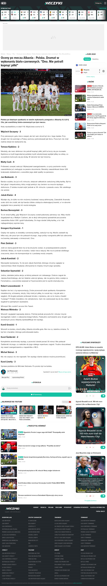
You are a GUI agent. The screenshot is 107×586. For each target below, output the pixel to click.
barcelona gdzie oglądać (62, 521)
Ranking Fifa (32, 564)
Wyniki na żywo (6, 8)
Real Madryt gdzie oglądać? (63, 564)
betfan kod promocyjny (88, 567)
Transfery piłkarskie (34, 573)
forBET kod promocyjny (62, 562)
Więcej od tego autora (57, 372)
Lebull (56, 573)
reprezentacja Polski (18, 377)
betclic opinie (85, 562)
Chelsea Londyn (33, 537)
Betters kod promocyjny (62, 576)
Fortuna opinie (59, 556)
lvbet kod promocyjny (87, 570)
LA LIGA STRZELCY (6, 567)
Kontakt (35, 507)
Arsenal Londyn (33, 535)
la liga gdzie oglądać (61, 523)
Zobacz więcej (91, 77)
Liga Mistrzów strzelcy (9, 553)
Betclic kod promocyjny (88, 559)
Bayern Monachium (33, 532)
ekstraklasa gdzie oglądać (63, 529)
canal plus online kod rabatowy (64, 535)
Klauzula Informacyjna (97, 507)
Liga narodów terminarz (88, 546)
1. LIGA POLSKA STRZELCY (8, 579)
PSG (29, 543)
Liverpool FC (32, 526)
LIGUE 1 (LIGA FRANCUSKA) (9, 543)
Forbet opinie (58, 567)
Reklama (50, 507)
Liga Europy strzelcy (8, 556)
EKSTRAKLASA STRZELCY (8, 562)
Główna (3, 54)
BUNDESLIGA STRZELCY (8, 573)
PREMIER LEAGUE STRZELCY (9, 564)
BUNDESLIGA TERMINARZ (87, 540)
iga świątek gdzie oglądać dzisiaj (64, 526)
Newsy (9, 54)
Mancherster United (34, 529)
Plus (14, 54)
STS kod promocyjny (87, 553)
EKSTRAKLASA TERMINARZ (88, 529)
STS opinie (57, 553)
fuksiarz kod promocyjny (62, 570)
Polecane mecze (33, 570)
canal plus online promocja (63, 532)
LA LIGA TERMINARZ (86, 535)
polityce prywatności (77, 583)
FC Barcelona (32, 521)
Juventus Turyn (33, 546)
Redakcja (43, 507)
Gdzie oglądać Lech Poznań (62, 546)
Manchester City (33, 540)
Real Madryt (32, 523)
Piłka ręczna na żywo (34, 556)
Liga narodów (6, 546)
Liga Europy (5, 523)
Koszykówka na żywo (34, 562)
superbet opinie (59, 559)
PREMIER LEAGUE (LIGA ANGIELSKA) (11, 532)
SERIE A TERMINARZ (86, 537)
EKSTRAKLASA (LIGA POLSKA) (9, 529)
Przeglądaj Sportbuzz (91, 500)
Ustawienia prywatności (81, 507)
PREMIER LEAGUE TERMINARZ (88, 532)
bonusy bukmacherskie (61, 579)
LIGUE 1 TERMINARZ (86, 543)
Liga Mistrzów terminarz (88, 521)
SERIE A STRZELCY (7, 570)
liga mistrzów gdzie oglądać (36, 579)
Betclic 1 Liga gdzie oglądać (63, 537)
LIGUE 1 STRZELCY (6, 576)
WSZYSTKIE (103, 8)
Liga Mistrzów (6, 521)
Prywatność (67, 507)
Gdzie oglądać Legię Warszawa (63, 543)
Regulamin (58, 507)
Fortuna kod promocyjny (88, 556)
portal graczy (100, 511)
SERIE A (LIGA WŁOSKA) (8, 537)
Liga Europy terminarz (87, 523)
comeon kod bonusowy (88, 579)
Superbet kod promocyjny (88, 564)
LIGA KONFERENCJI (7, 526)
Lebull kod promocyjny (88, 576)
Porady (30, 567)
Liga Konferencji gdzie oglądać (64, 540)
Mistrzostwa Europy (34, 576)
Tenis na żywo (32, 559)
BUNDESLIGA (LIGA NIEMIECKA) (10, 540)
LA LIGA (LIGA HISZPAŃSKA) (9, 535)
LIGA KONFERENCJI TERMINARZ (89, 526)
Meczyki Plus (5, 377)
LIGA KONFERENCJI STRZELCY (9, 559)
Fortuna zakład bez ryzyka (89, 573)
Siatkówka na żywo (34, 553)
